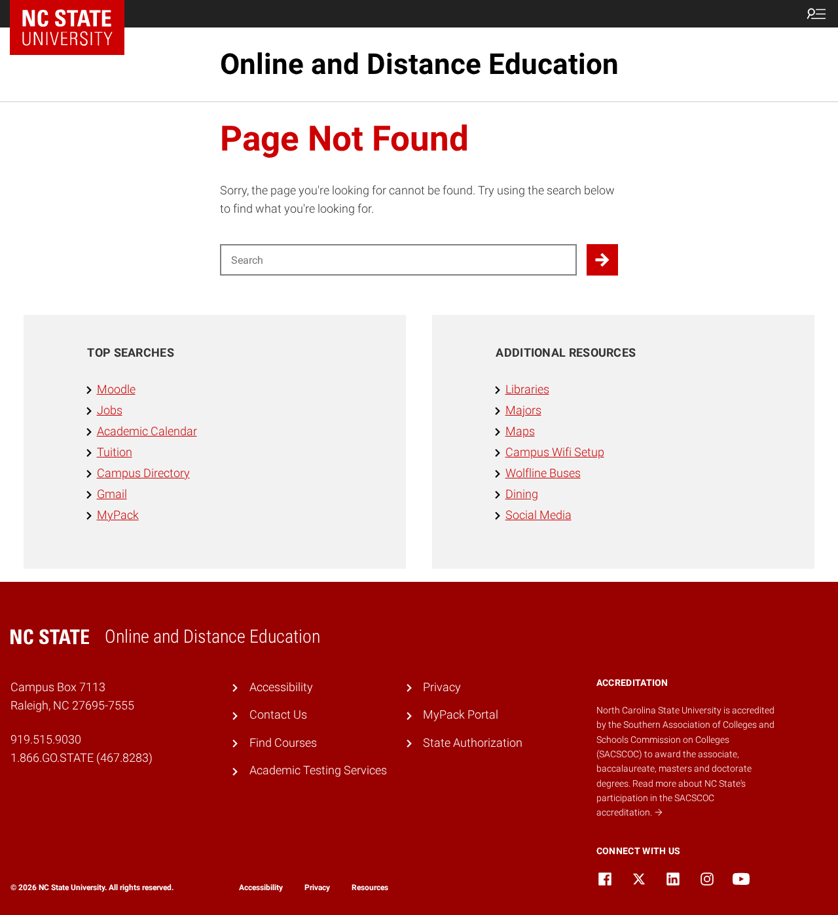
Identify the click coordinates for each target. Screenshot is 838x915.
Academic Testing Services (318, 770)
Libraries (527, 389)
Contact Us (278, 714)
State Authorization (472, 742)
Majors (523, 410)
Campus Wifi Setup (554, 452)
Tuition (114, 452)
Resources (370, 887)
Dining (521, 494)
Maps (520, 431)
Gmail (112, 494)
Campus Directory (143, 473)
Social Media (538, 515)
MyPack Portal (460, 714)
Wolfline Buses (543, 473)
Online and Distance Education (419, 64)
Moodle (116, 389)
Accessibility (281, 687)
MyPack (118, 515)
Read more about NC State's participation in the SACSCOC (671, 798)
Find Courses (283, 742)
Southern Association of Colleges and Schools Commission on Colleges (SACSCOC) (685, 739)
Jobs (109, 410)
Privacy (442, 687)
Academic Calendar (147, 431)
